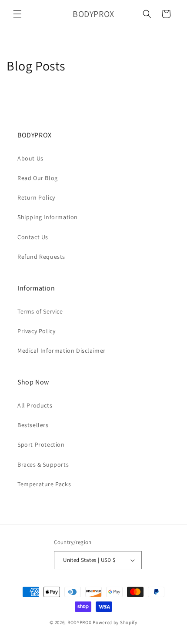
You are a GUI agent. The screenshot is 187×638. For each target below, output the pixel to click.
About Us (30, 158)
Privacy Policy (36, 331)
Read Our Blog (37, 178)
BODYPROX (79, 622)
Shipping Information (47, 217)
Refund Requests (41, 257)
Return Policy (36, 197)
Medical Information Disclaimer (61, 350)
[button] (17, 13)
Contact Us (32, 237)
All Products (34, 405)
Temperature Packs (44, 484)
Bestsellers (33, 425)
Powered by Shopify (115, 622)
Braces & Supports (43, 464)
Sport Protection (41, 444)
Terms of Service (40, 311)
